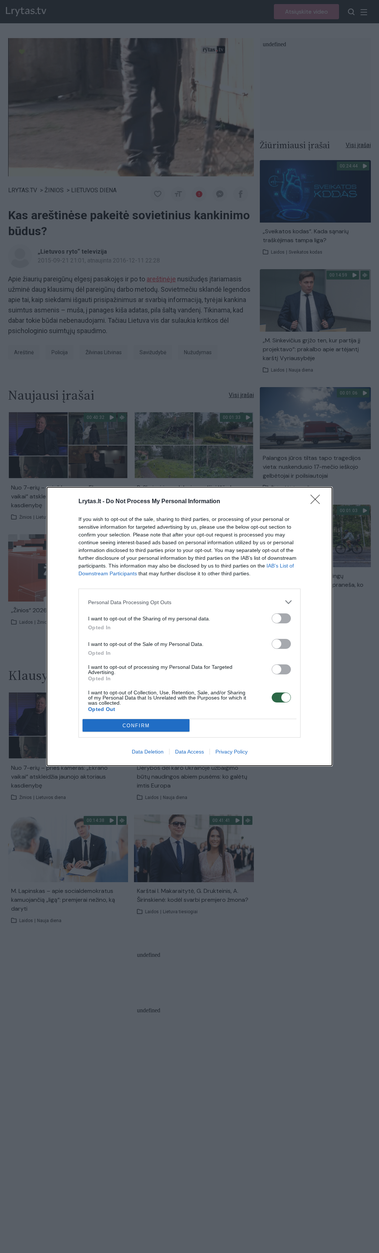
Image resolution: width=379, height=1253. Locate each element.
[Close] (318, 502)
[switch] (281, 618)
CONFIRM (136, 725)
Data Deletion (148, 752)
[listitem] (189, 602)
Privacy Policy (231, 752)
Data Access (189, 752)
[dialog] (189, 626)
